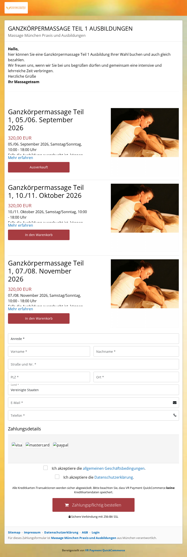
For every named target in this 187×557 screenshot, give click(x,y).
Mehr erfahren (20, 157)
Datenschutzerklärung (113, 477)
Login (96, 532)
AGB (85, 532)
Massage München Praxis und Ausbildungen (83, 538)
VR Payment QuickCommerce (105, 550)
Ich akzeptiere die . (98, 468)
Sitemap (14, 532)
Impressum (32, 532)
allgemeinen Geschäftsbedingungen (114, 468)
